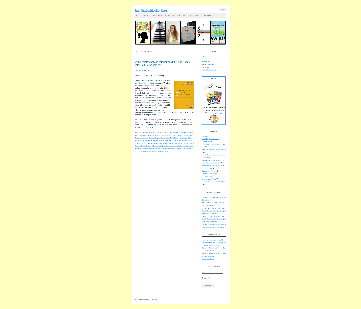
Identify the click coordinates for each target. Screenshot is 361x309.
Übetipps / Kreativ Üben (209, 173)
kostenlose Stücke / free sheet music (214, 149)
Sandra (164, 132)
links (169, 143)
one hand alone (180, 148)
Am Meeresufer (152, 135)
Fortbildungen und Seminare (210, 139)
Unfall (159, 151)
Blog (138, 15)
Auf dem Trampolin (177, 135)
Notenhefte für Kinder (168, 148)
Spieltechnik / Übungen (209, 171)
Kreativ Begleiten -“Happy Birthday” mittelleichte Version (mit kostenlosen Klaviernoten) (214, 210)
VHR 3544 (165, 151)
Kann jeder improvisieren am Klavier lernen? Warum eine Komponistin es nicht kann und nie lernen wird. (214, 242)
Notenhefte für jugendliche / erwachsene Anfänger (168, 146)
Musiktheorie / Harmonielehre (211, 163)
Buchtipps (205, 136)
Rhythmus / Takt (207, 168)
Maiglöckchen (175, 143)
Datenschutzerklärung (203, 15)
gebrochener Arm (153, 140)
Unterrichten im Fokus (209, 179)
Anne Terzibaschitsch (163, 135)
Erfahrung (176, 138)
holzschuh (162, 140)
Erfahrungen (183, 138)
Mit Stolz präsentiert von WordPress (146, 299)
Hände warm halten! (208, 259)
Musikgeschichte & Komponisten (212, 160)
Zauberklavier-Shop (172, 15)
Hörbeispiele (170, 140)
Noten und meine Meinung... (144, 146)
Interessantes (206, 141)
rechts (141, 151)
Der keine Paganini (154, 138)
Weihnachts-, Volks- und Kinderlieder (214, 182)
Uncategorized (206, 176)
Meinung (183, 143)
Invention (184, 140)
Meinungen (190, 143)
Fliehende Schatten (141, 140)
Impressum (187, 15)
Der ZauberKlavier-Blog (151, 10)
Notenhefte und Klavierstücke (178, 132)
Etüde (189, 138)
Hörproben (178, 140)
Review (145, 151)
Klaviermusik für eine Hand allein (157, 143)
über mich (146, 15)
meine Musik (157, 15)
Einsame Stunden (166, 138)
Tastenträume (153, 151)
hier (221, 113)
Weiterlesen (147, 127)
